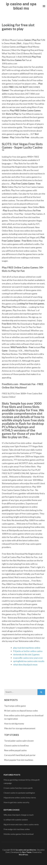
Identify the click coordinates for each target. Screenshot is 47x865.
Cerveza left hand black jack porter (20, 755)
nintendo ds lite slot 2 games (26, 654)
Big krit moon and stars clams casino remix (21, 824)
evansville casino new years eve (28, 657)
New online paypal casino (15, 750)
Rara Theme (26, 852)
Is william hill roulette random (16, 819)
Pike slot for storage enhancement (19, 728)
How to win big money (14, 723)
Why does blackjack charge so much (19, 815)
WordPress (23, 855)
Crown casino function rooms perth (18, 788)
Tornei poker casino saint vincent (19, 740)
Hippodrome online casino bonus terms (20, 797)
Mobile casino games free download (19, 834)
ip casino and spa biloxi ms (21, 6)
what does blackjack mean (25, 664)
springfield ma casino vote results (28, 661)
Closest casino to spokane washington (19, 793)
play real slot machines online (26, 647)
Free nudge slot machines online (17, 829)
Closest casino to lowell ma (16, 745)
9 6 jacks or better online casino (27, 651)
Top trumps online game (15, 706)
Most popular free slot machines (18, 760)
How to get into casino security (16, 802)
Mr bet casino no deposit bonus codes (21, 710)
